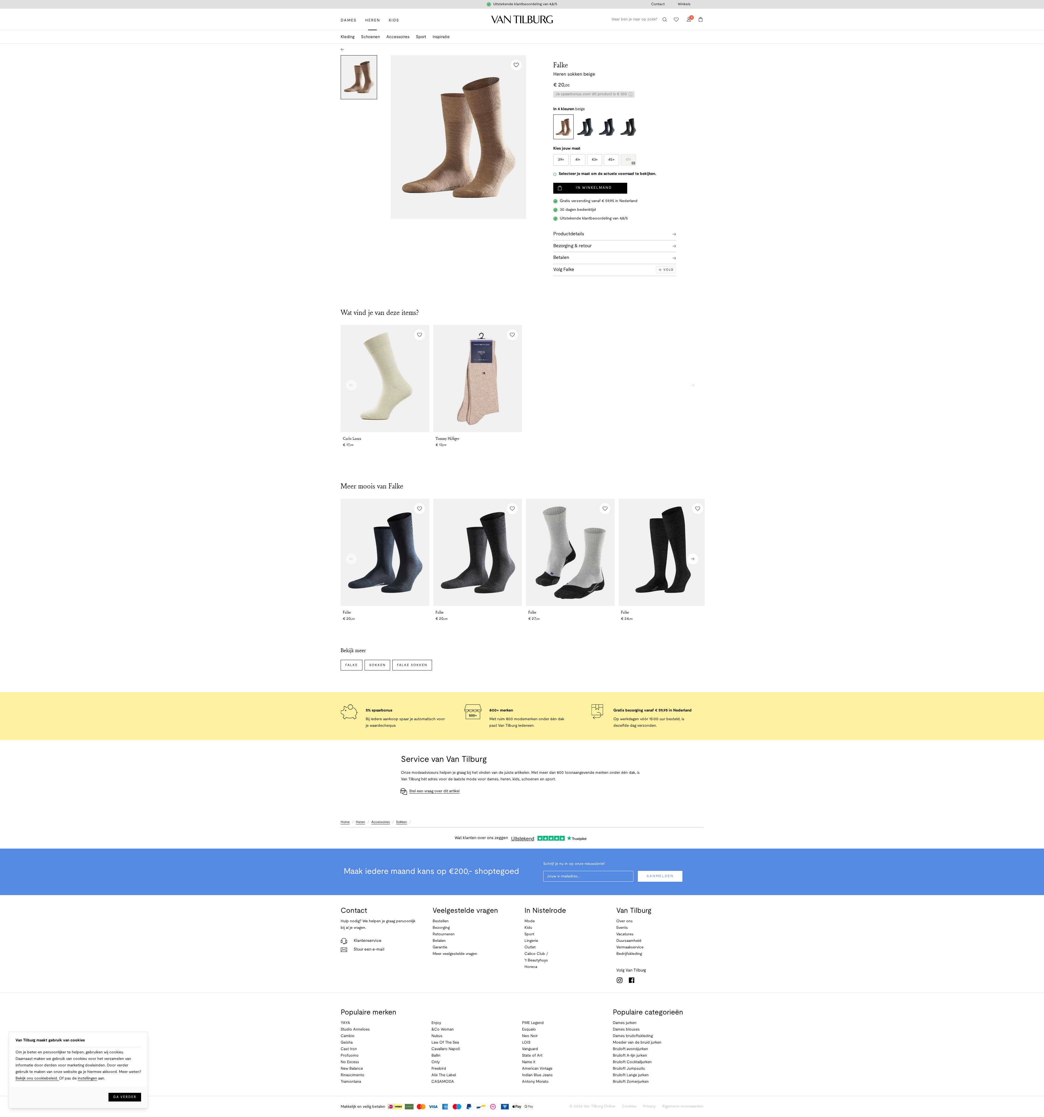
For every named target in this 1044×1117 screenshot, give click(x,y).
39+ (561, 160)
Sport (421, 37)
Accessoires (397, 37)
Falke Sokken (412, 665)
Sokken (377, 665)
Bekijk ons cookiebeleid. (37, 1078)
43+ (595, 160)
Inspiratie (441, 37)
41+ (577, 160)
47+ (628, 160)
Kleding (348, 37)
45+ (611, 160)
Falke (560, 65)
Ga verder (124, 1097)
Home (345, 822)
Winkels (684, 4)
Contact (658, 4)
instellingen (87, 1078)
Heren (360, 822)
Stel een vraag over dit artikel (434, 791)
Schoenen (370, 37)
